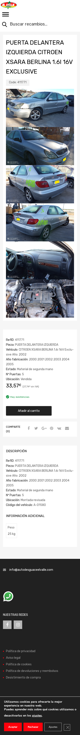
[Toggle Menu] (5, 15)
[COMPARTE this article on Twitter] (35, 428)
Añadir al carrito (29, 411)
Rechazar (33, 727)
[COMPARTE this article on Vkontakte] (58, 428)
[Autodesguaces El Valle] (21, 5)
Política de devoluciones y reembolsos (32, 671)
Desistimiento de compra (23, 677)
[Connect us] (7, 624)
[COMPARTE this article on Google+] (43, 428)
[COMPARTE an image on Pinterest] (51, 428)
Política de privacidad (20, 651)
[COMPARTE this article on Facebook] (28, 428)
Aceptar (12, 727)
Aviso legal (13, 658)
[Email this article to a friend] (66, 428)
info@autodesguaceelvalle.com (31, 570)
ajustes (37, 716)
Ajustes (53, 727)
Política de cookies (19, 664)
